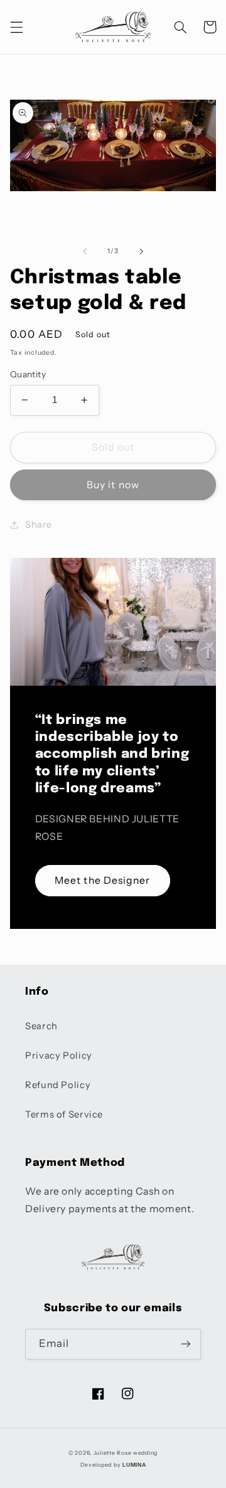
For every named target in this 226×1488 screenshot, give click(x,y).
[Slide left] (85, 251)
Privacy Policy (58, 1055)
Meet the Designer (102, 880)
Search (41, 1026)
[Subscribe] (185, 1344)
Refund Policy (57, 1085)
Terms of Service (64, 1114)
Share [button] (38, 524)
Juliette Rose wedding (126, 1453)
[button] (16, 27)
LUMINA (134, 1465)
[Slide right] (141, 251)
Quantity (28, 374)
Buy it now (113, 485)
